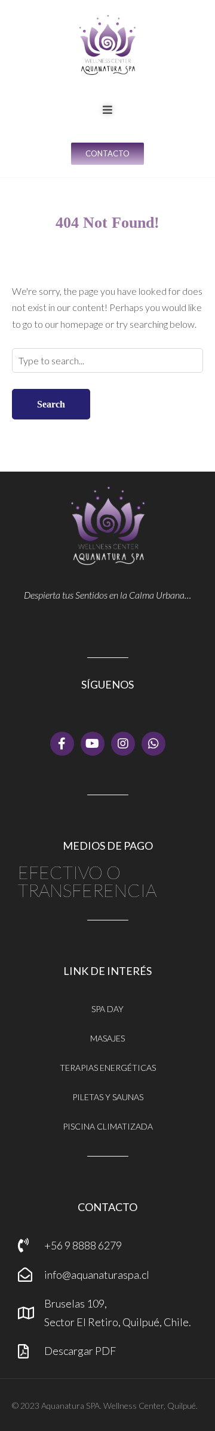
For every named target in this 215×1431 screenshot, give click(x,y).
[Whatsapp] (153, 744)
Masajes (107, 1038)
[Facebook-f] (62, 744)
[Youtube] (93, 744)
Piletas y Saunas (107, 1097)
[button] (107, 109)
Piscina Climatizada (108, 1126)
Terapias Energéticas (108, 1067)
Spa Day (107, 1009)
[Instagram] (123, 744)
